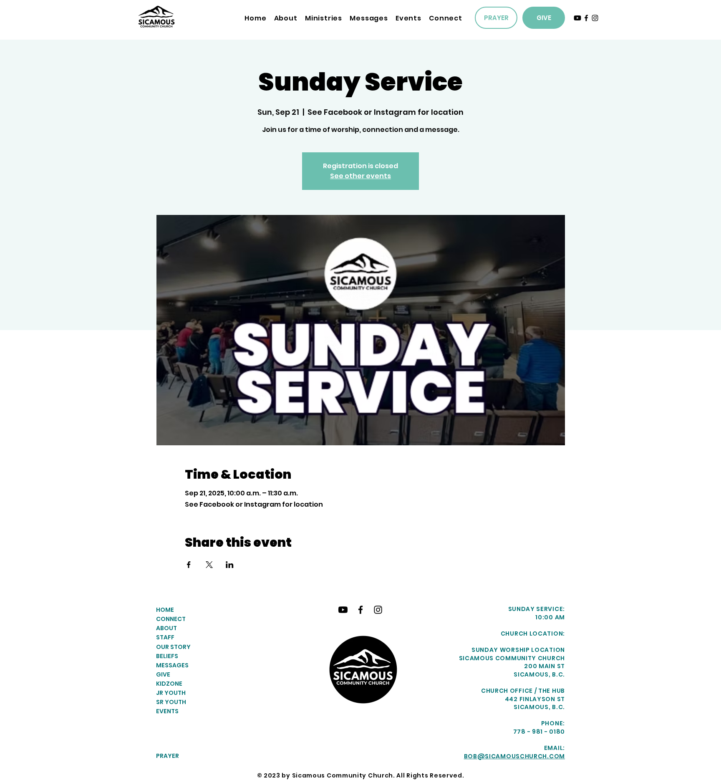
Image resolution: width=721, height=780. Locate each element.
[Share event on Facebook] (189, 564)
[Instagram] (595, 18)
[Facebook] (586, 18)
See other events (360, 176)
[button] (323, 18)
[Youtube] (577, 18)
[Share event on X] (209, 564)
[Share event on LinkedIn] (230, 564)
